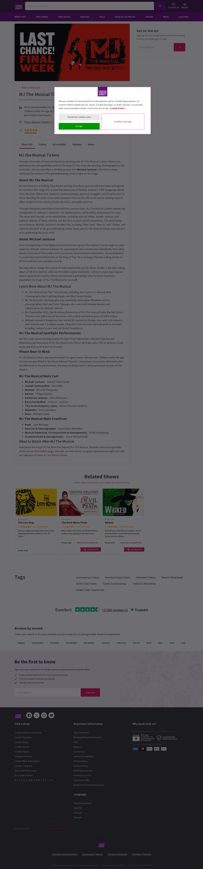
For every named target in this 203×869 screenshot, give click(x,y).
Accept (79, 126)
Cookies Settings (123, 121)
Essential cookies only (79, 117)
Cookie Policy (117, 108)
